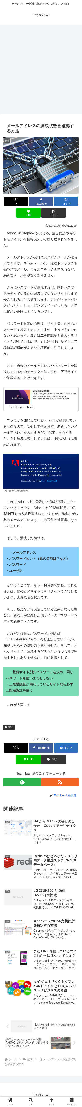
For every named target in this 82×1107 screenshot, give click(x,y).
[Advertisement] (41, 70)
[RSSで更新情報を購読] (60, 782)
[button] (53, 213)
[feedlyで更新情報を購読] (22, 782)
